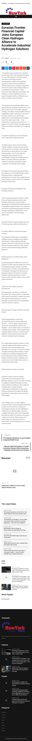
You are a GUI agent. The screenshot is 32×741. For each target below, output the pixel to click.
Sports (3, 727)
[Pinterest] (13, 68)
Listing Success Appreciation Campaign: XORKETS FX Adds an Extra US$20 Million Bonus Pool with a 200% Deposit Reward (15, 487)
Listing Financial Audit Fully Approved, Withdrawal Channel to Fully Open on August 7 (21, 703)
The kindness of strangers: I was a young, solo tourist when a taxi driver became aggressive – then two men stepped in (15, 523)
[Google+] (17, 68)
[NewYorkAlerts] (16, 12)
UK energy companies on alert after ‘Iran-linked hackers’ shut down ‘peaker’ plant (15, 515)
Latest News (6, 23)
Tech (3, 725)
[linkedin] (10, 68)
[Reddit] (21, 68)
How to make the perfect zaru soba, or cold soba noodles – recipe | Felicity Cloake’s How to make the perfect (15, 554)
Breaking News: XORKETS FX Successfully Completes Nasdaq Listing (21, 685)
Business (4, 714)
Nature (3, 732)
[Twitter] (6, 68)
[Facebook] (3, 68)
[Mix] (24, 68)
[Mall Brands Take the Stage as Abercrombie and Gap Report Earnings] (6, 589)
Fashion (4, 719)
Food (3, 722)
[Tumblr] (28, 68)
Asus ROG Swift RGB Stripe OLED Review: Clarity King (15, 538)
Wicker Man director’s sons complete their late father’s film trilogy (16, 546)
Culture (3, 717)
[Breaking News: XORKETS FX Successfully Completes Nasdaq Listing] (6, 685)
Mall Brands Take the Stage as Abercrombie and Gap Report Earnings (14, 531)
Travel (3, 730)
